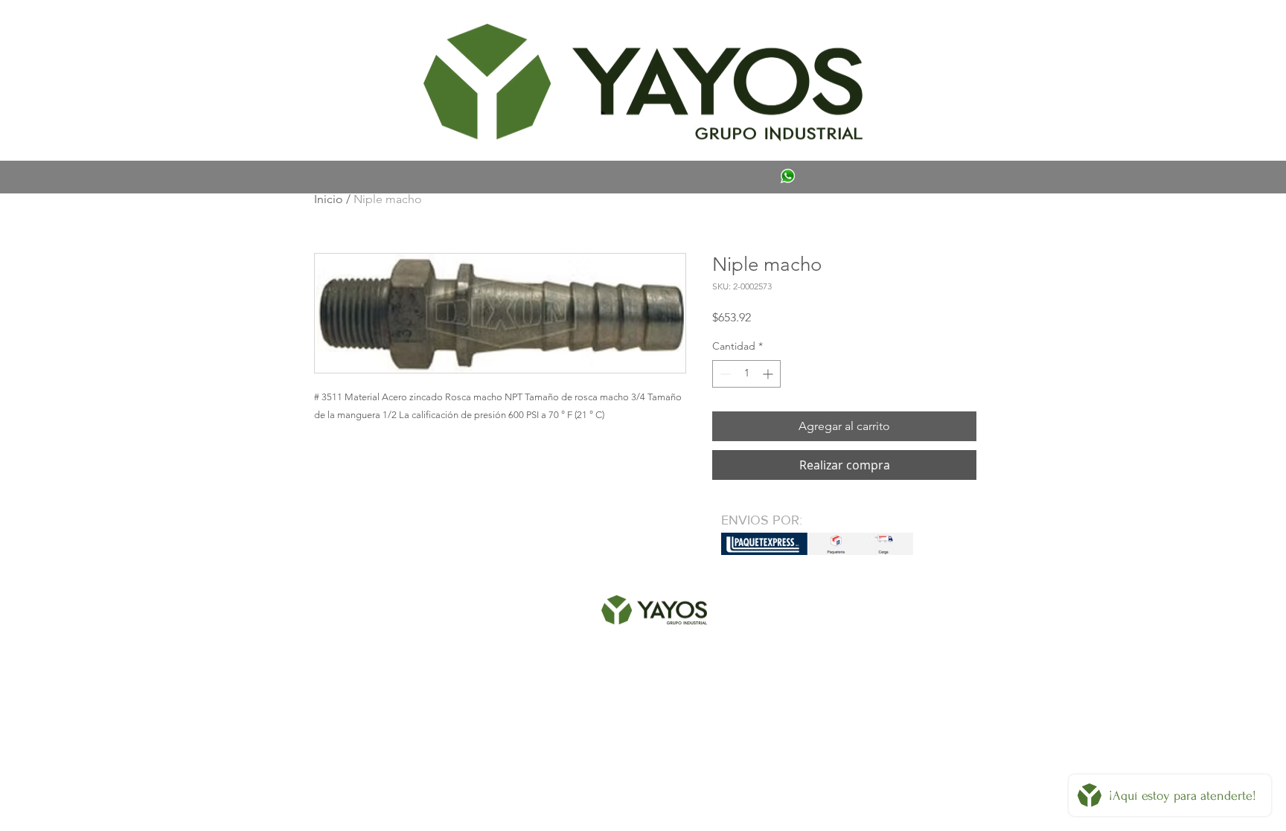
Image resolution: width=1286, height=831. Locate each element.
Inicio (328, 199)
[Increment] (769, 374)
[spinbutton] (746, 374)
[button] (335, 27)
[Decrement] (723, 374)
